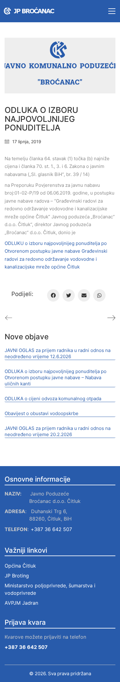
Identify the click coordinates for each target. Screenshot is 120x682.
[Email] (84, 295)
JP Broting (17, 576)
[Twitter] (68, 295)
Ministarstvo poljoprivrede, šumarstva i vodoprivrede (50, 589)
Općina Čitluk (20, 566)
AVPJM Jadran (22, 603)
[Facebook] (53, 295)
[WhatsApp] (99, 295)
